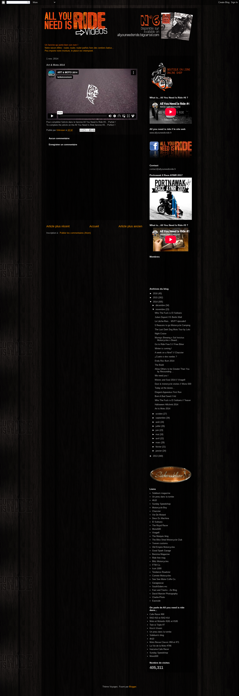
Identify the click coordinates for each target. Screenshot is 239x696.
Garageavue (158, 583)
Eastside (156, 601)
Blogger (132, 686)
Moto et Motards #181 (160, 621)
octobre (159, 414)
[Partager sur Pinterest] (93, 130)
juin (157, 430)
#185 (175, 621)
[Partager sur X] (87, 130)
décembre (161, 305)
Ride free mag (158, 558)
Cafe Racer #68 (157, 614)
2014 (155, 302)
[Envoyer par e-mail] (81, 130)
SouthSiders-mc (159, 586)
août (158, 422)
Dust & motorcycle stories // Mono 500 (173, 384)
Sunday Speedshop (161, 504)
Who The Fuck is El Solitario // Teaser (173, 400)
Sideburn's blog (157, 635)
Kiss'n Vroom (156, 628)
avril (158, 438)
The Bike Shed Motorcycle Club (167, 540)
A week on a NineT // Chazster (169, 352)
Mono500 (156, 529)
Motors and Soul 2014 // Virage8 (170, 380)
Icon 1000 (156, 568)
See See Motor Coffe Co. (164, 579)
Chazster (156, 511)
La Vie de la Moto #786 (160, 646)
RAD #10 (154, 618)
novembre (161, 309)
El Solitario (157, 522)
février (159, 446)
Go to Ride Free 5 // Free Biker (169, 344)
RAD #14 (165, 618)
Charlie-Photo (158, 597)
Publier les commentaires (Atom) (75, 233)
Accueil (94, 226)
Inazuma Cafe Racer (159, 649)
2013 (155, 456)
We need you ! (161, 375)
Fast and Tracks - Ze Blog (164, 590)
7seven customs (160, 543)
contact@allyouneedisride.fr (163, 169)
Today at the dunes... (165, 388)
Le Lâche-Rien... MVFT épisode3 (170, 321)
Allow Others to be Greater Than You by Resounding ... (172, 370)
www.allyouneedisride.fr (161, 133)
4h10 (154, 500)
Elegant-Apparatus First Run (168, 392)
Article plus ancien (130, 226)
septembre (161, 418)
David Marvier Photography (165, 593)
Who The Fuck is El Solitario (168, 313)
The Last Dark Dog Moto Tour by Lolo (172, 329)
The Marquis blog (160, 536)
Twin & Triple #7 (157, 625)
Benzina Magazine (161, 554)
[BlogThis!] (84, 130)
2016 (155, 293)
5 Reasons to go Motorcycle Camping (172, 325)
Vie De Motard (159, 515)
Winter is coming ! (163, 348)
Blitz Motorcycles (160, 561)
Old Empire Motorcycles (163, 547)
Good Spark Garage (161, 550)
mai (158, 434)
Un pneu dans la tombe (163, 496)
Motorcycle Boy (159, 507)
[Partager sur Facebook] (90, 130)
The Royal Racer (160, 525)
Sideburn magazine (161, 493)
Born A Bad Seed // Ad (165, 396)
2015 (155, 297)
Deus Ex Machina (160, 518)
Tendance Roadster (161, 572)
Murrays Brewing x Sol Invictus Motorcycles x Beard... (169, 338)
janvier (159, 451)
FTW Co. (156, 565)
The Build (159, 365)
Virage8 (155, 532)
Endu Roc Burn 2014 (164, 361)
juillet (158, 426)
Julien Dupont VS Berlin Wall (168, 317)
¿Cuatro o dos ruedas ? (166, 356)
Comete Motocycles (161, 575)
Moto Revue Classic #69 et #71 (164, 642)
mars (158, 442)
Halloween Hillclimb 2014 (166, 404)
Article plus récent (58, 226)
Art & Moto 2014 (162, 408)
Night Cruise (160, 333)
